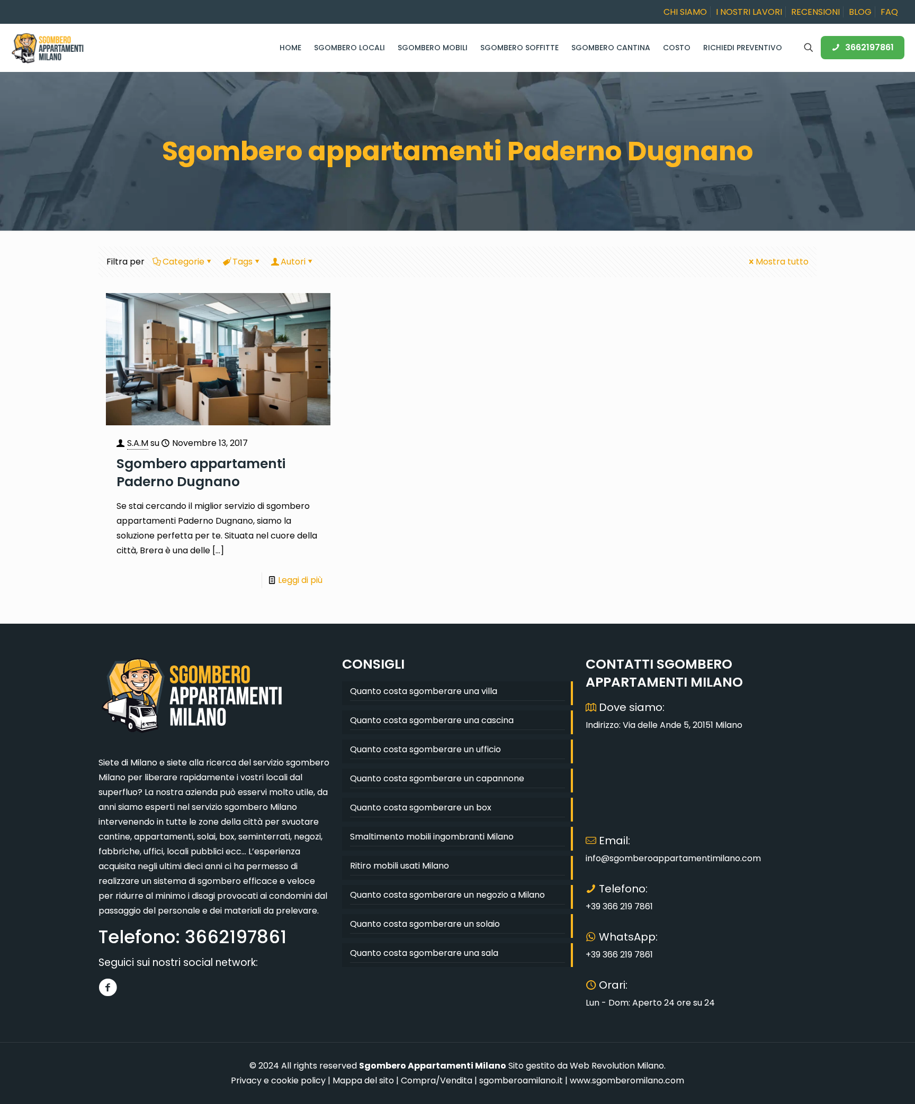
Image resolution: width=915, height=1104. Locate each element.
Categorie (183, 262)
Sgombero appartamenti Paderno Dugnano (200, 472)
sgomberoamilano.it (521, 1080)
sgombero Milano (261, 807)
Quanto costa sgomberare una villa (423, 691)
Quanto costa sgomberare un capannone (437, 778)
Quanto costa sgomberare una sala (424, 953)
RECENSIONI (815, 12)
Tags (242, 262)
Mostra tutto (782, 262)
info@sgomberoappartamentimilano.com (673, 858)
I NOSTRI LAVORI (749, 12)
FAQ (889, 12)
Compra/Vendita (436, 1080)
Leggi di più (300, 580)
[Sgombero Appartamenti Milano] (48, 47)
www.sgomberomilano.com (627, 1080)
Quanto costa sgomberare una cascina (432, 720)
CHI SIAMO (685, 12)
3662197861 (869, 47)
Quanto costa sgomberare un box (420, 807)
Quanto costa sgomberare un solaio (425, 924)
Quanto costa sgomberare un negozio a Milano (447, 895)
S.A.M (137, 443)
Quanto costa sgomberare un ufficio (425, 749)
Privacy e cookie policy (278, 1080)
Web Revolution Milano (617, 1066)
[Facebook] (107, 987)
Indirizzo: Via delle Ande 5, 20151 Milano (664, 725)
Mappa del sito (363, 1080)
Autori (293, 262)
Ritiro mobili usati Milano (399, 866)
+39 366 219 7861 (619, 906)
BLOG (860, 12)
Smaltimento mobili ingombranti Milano (432, 837)
